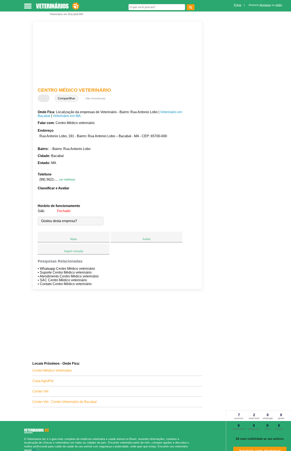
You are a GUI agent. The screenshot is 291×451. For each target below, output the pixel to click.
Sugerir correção (73, 251)
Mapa (73, 239)
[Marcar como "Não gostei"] (47, 98)
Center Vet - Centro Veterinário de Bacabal (64, 402)
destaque (265, 5)
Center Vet (40, 391)
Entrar (237, 5)
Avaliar (147, 239)
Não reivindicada (95, 98)
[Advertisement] (114, 54)
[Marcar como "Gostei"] (41, 98)
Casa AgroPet (42, 381)
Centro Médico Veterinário (52, 370)
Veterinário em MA (67, 116)
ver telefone (67, 179)
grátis (278, 5)
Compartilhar (66, 98)
